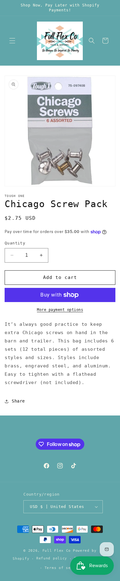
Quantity (15, 243)
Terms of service (63, 568)
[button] (12, 40)
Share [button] (18, 401)
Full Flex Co (56, 551)
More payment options (60, 310)
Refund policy (51, 558)
